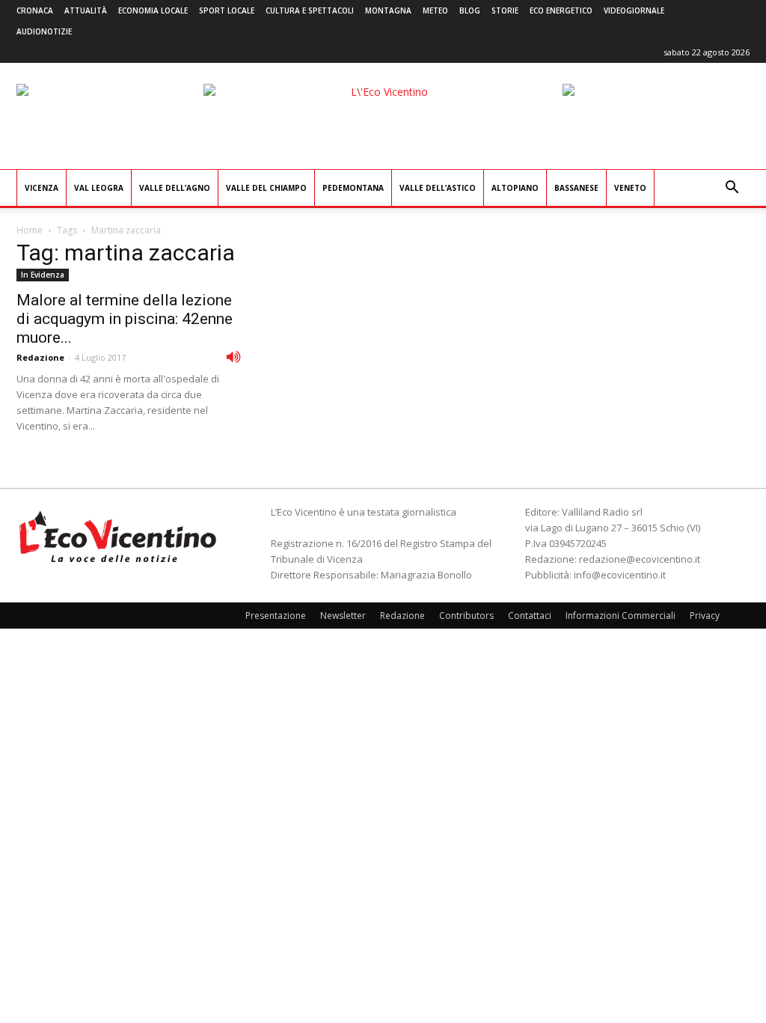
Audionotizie (44, 31)
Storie (504, 10)
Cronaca (34, 10)
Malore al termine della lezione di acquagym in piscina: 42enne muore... (124, 318)
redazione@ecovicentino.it (639, 559)
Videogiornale (634, 10)
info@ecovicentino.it (620, 574)
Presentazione (275, 615)
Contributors (466, 615)
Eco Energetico (561, 10)
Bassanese (576, 188)
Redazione (40, 357)
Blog (469, 10)
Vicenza (41, 188)
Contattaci (529, 615)
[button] (732, 189)
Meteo (435, 10)
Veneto (630, 188)
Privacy (705, 615)
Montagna (388, 10)
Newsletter (343, 615)
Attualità (85, 10)
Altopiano (515, 188)
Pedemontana (353, 188)
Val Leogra (98, 188)
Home (29, 230)
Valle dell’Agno (174, 188)
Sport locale (226, 10)
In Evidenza (42, 274)
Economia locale (153, 10)
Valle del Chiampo (266, 188)
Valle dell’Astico (437, 188)
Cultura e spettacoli (310, 10)
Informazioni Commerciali (620, 615)
